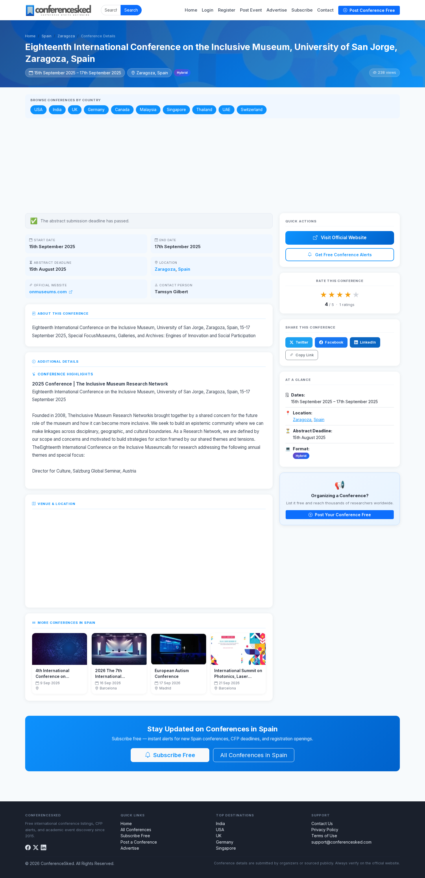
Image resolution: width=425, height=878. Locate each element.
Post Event (251, 10)
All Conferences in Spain (253, 755)
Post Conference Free (371, 10)
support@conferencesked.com (341, 842)
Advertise (277, 10)
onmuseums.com (48, 291)
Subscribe (302, 10)
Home (191, 10)
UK (74, 109)
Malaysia (148, 109)
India (57, 109)
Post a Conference (139, 842)
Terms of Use (324, 835)
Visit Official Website (343, 237)
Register (226, 10)
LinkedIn (367, 342)
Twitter (301, 342)
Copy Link (304, 355)
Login (207, 10)
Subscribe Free (173, 755)
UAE (226, 109)
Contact (325, 10)
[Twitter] (35, 848)
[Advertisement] (212, 165)
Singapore (176, 109)
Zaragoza (66, 36)
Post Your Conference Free (342, 514)
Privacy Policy (324, 829)
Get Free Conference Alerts (343, 254)
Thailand (204, 109)
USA (38, 109)
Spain (46, 36)
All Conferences (136, 829)
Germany (96, 109)
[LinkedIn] (43, 848)
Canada (122, 109)
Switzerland (252, 109)
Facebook (333, 342)
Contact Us (322, 823)
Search (131, 10)
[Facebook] (28, 848)
